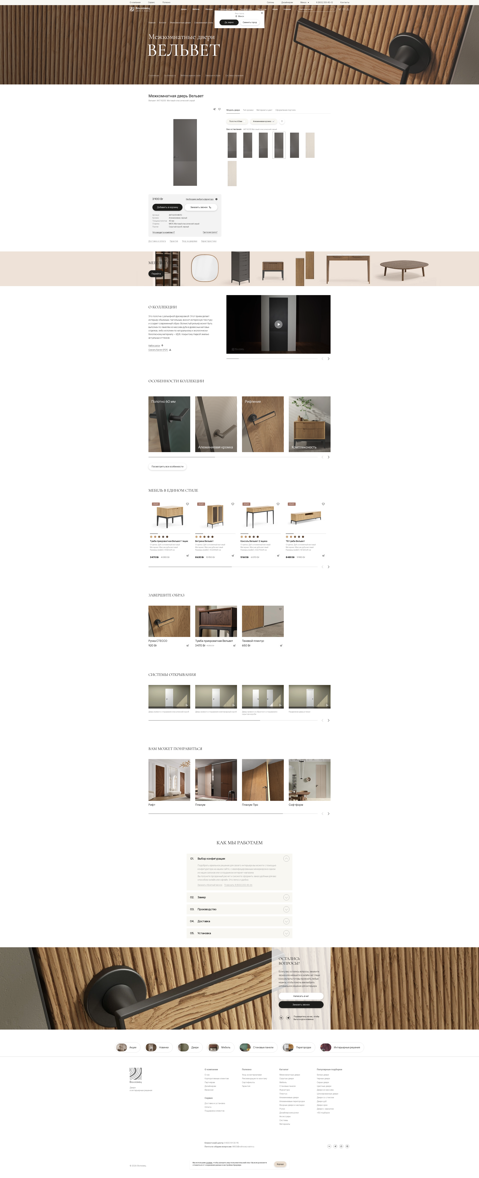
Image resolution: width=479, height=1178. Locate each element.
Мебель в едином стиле (190, 75)
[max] (341, 1146)
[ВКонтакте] (281, 1018)
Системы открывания (234, 75)
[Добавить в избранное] (219, 109)
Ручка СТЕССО (157, 640)
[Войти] (347, 9)
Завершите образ (212, 75)
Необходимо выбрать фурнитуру (199, 199)
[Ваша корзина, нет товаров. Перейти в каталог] (339, 9)
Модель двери (233, 110)
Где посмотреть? (210, 232)
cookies (209, 1163)
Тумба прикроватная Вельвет (214, 640)
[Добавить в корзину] (187, 555)
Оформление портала (285, 110)
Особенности (170, 75)
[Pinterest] (347, 1146)
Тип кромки (248, 110)
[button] (169, 424)
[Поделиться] (214, 109)
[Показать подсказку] (282, 121)
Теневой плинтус (253, 640)
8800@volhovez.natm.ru (243, 1146)
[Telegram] (288, 1018)
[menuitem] (184, 9)
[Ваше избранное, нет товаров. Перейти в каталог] (343, 9)
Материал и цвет (264, 110)
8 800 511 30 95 (231, 1143)
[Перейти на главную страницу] (140, 9)
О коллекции (153, 75)
